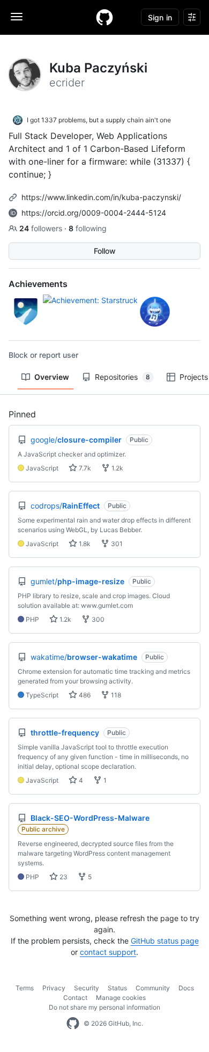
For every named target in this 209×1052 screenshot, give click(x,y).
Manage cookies (121, 998)
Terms (25, 988)
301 (116, 544)
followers (41, 228)
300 (97, 619)
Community (153, 988)
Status (117, 988)
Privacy (53, 988)
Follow (105, 250)
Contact (75, 998)
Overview (51, 376)
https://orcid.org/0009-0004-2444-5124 (93, 212)
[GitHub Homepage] (72, 1024)
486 (84, 695)
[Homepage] (104, 17)
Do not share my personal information (104, 1007)
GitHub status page (165, 940)
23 (63, 877)
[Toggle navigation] (17, 17)
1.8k (84, 544)
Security (86, 988)
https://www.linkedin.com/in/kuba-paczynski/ (101, 197)
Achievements (38, 283)
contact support (108, 952)
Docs (186, 988)
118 (115, 695)
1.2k (116, 468)
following (88, 228)
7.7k (84, 468)
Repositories (122, 376)
